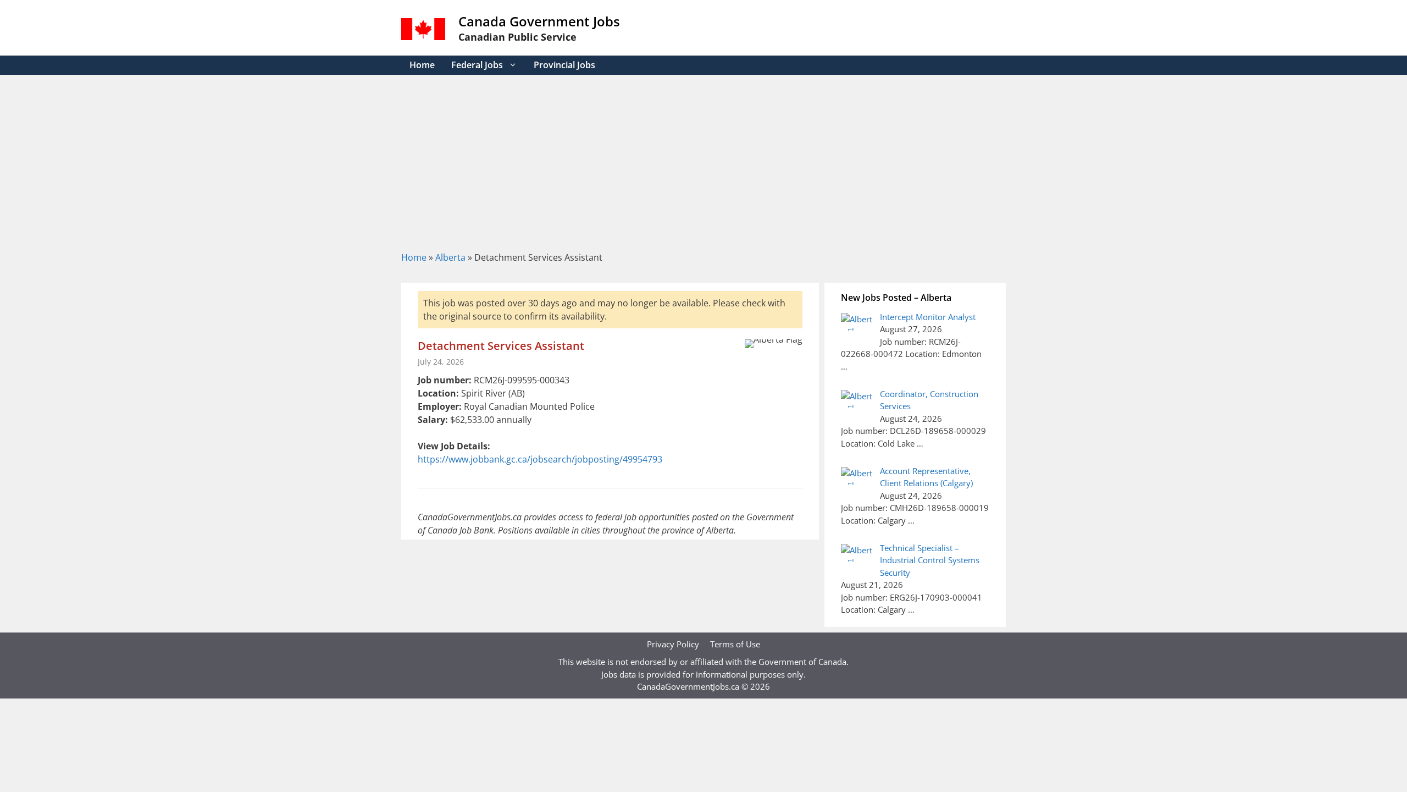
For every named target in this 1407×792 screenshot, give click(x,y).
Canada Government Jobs (539, 21)
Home (422, 65)
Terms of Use (735, 644)
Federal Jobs (477, 65)
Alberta (450, 257)
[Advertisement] (703, 157)
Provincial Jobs (564, 65)
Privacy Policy (673, 644)
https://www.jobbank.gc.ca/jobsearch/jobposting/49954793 (540, 459)
